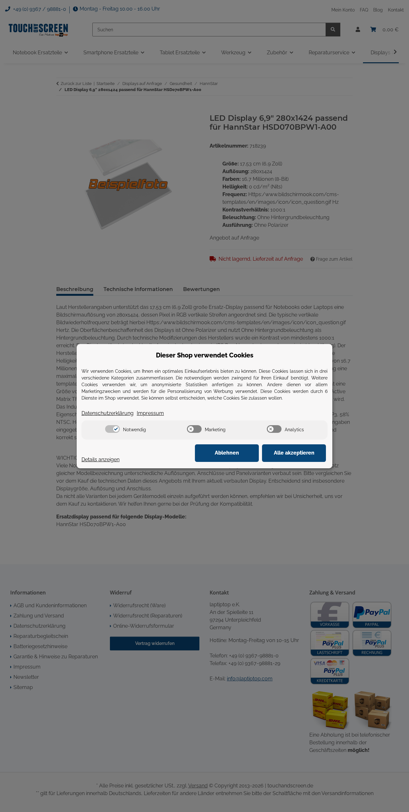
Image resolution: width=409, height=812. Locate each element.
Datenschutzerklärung (107, 413)
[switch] (112, 429)
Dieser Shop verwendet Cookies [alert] (204, 355)
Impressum (150, 413)
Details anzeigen (100, 459)
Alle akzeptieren (294, 453)
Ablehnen (227, 453)
